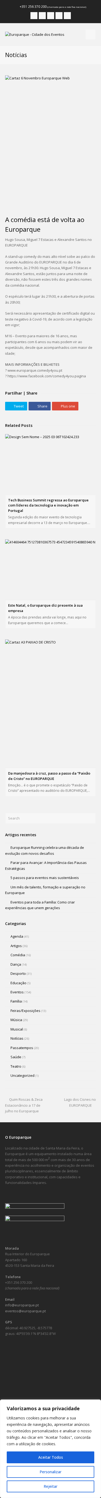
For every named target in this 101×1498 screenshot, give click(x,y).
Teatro (16, 1066)
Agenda (17, 936)
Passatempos (22, 1047)
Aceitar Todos (50, 1457)
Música (16, 1019)
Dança (16, 964)
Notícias (17, 1038)
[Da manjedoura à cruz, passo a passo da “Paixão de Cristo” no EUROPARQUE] (50, 703)
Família (16, 1001)
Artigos (16, 945)
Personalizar (50, 1471)
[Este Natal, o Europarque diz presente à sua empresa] (50, 569)
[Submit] (91, 818)
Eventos (17, 992)
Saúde (16, 1056)
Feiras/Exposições (25, 1010)
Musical (17, 1029)
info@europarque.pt (22, 1305)
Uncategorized (22, 1075)
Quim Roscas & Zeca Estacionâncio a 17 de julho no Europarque (24, 1105)
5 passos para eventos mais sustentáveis (45, 877)
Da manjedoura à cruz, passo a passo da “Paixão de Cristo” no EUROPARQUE (49, 776)
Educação (18, 982)
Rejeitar (50, 1486)
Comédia (18, 954)
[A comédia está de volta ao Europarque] (50, 142)
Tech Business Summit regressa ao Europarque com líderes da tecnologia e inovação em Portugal (48, 505)
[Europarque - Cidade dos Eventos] (34, 34)
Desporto (18, 973)
